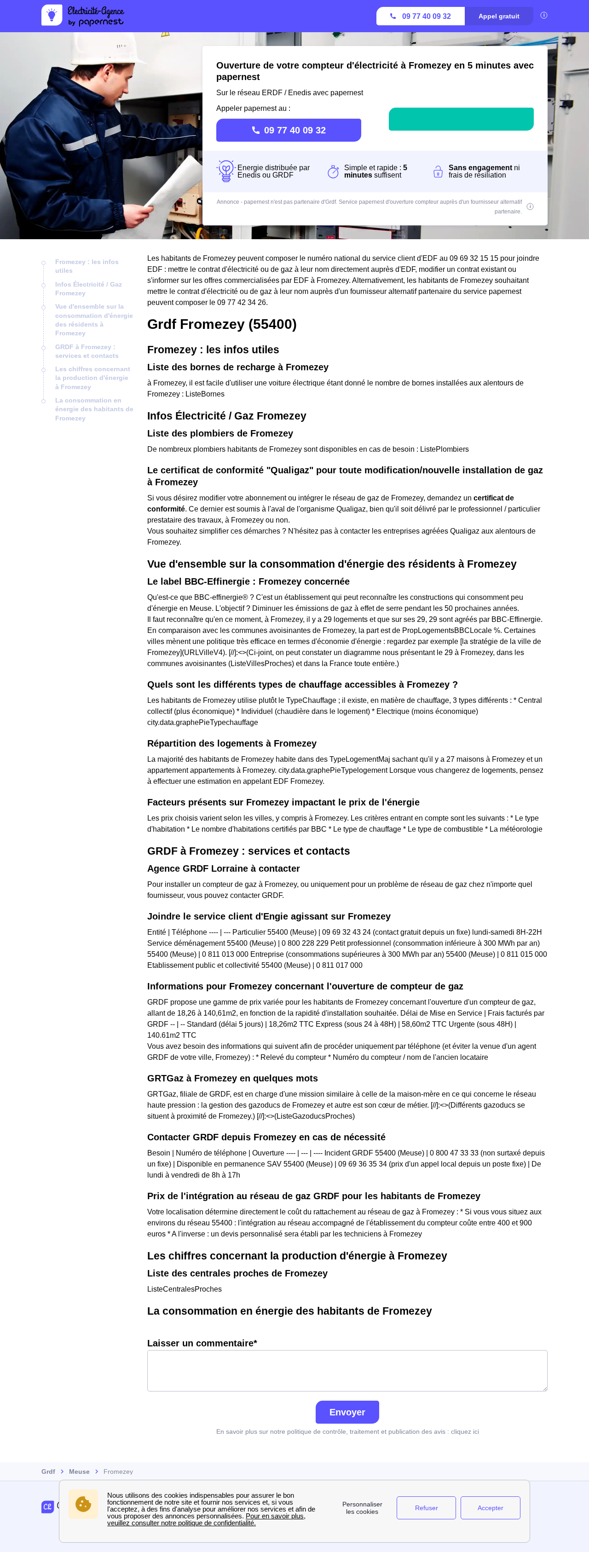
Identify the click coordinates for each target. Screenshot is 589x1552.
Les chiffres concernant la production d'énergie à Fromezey (92, 378)
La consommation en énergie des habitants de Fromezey (94, 409)
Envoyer (347, 1412)
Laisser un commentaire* (202, 1343)
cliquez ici (465, 1431)
